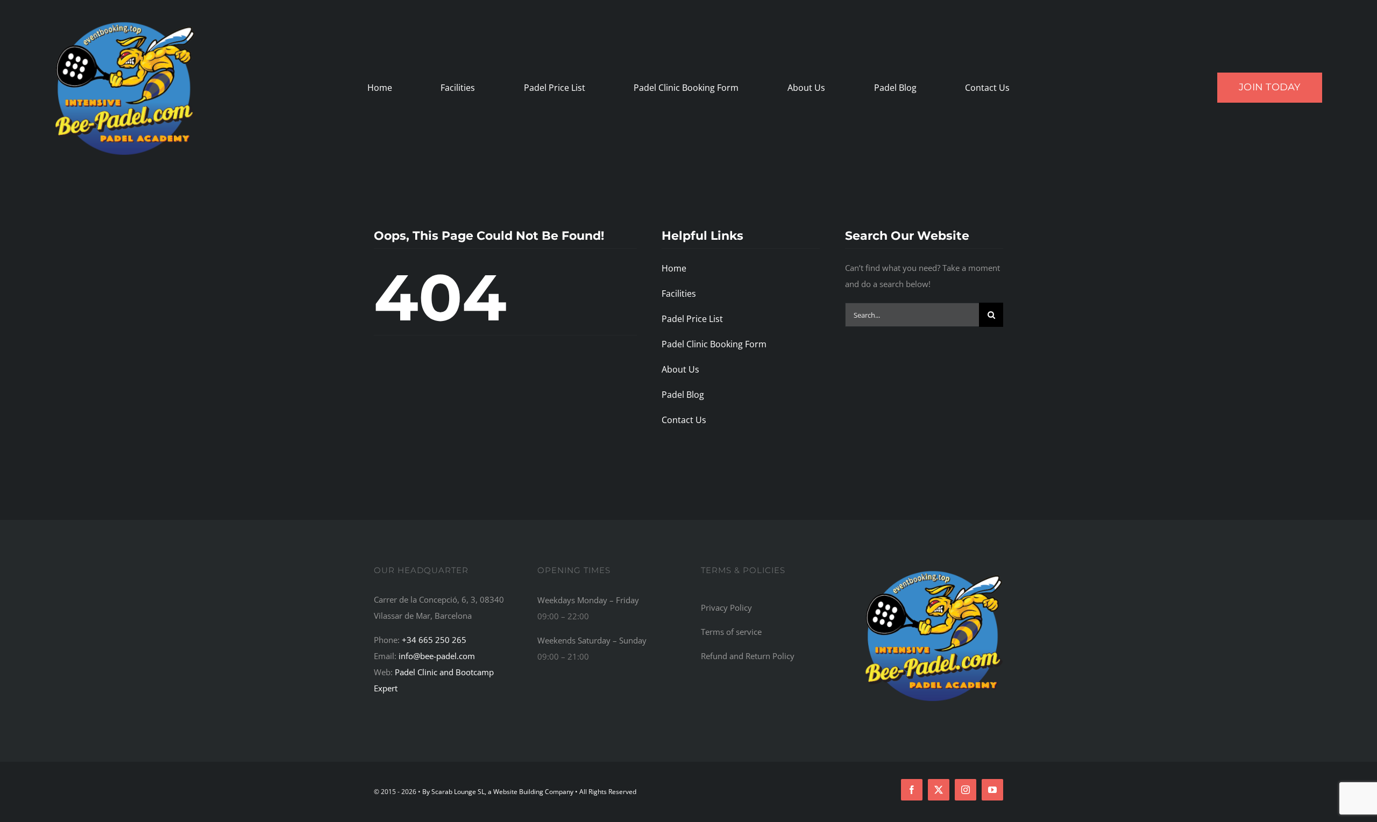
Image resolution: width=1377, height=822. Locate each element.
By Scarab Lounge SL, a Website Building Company (498, 791)
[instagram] (965, 789)
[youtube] (992, 789)
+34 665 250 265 (434, 639)
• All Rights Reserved (605, 791)
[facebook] (911, 789)
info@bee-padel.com (437, 656)
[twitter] (938, 789)
